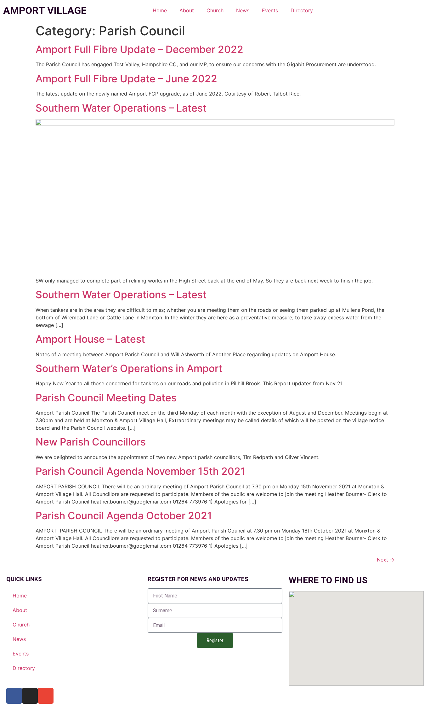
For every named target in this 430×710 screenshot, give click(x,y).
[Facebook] (14, 696)
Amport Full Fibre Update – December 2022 (139, 49)
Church (215, 10)
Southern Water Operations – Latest (121, 108)
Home (160, 10)
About (186, 10)
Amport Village (45, 10)
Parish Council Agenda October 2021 (124, 515)
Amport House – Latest (90, 339)
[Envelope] (46, 696)
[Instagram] (30, 696)
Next (385, 559)
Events (270, 10)
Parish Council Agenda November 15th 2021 (140, 471)
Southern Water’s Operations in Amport (129, 368)
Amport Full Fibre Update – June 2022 (126, 79)
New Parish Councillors (91, 442)
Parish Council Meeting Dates (106, 398)
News (242, 10)
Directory (302, 10)
